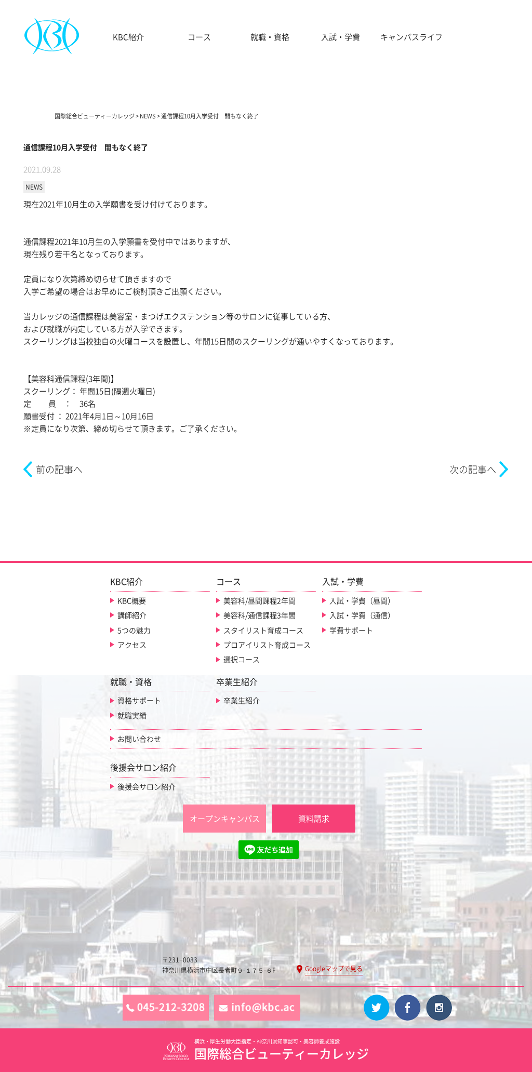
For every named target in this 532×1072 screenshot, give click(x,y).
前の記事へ (59, 469)
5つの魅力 (134, 630)
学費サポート (351, 630)
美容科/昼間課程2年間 (259, 601)
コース (199, 37)
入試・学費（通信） (362, 615)
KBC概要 (131, 601)
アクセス (132, 645)
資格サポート (139, 700)
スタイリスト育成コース (263, 630)
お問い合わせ (139, 739)
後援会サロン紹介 (146, 786)
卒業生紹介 (241, 700)
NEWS (34, 187)
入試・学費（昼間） (362, 601)
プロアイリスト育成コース (267, 645)
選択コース (241, 659)
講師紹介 (132, 615)
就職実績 (132, 715)
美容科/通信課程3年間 (259, 615)
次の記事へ (472, 469)
